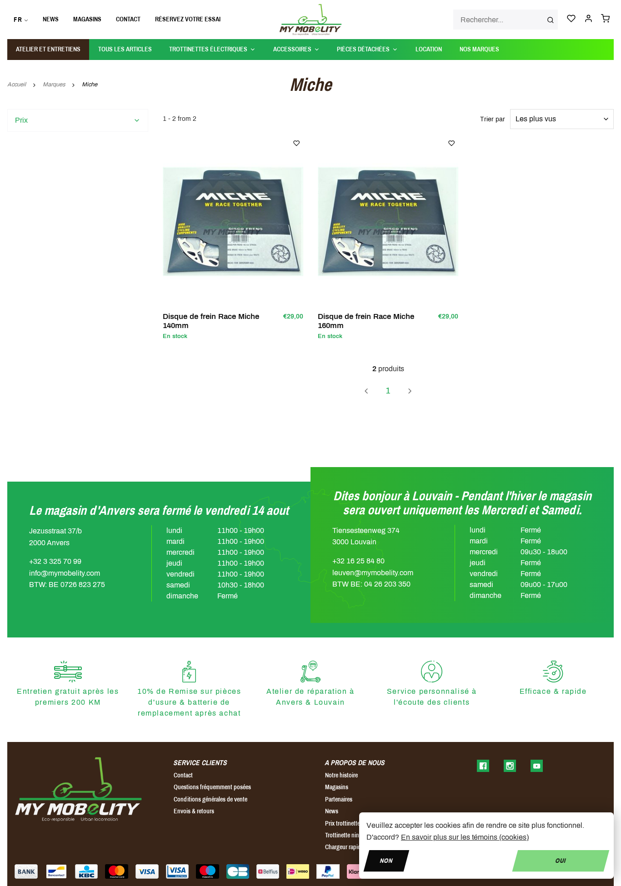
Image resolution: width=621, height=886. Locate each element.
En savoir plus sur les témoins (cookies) (465, 837)
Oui (560, 860)
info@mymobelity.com (64, 573)
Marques (54, 84)
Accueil (16, 84)
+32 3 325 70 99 (55, 561)
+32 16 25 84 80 (358, 561)
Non (386, 860)
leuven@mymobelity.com (372, 573)
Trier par (492, 119)
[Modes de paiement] (26, 871)
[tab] (77, 120)
